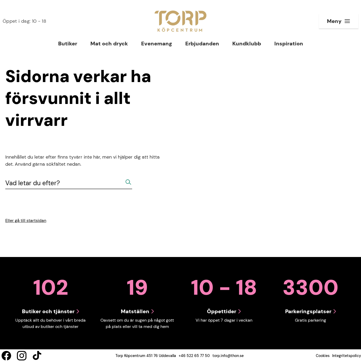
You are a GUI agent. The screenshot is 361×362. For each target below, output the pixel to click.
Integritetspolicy (346, 355)
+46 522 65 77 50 (194, 355)
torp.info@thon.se (228, 355)
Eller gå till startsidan (25, 220)
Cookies (323, 355)
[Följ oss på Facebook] (6, 355)
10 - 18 (24, 21)
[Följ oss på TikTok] (37, 355)
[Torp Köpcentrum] (180, 21)
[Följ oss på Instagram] (21, 355)
